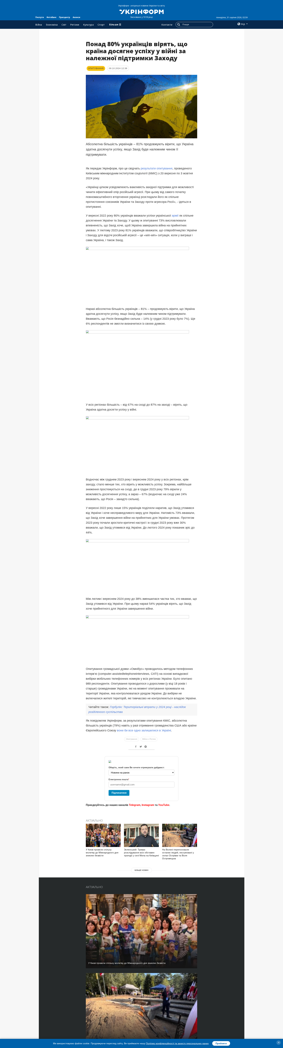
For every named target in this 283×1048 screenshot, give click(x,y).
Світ (64, 24)
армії (175, 215)
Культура (88, 24)
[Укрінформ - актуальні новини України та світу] (141, 11)
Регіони (74, 24)
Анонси (76, 17)
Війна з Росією (149, 739)
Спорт (101, 24)
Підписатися (119, 792)
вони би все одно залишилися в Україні (144, 730)
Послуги (39, 17)
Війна (38, 24)
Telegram (134, 805)
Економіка (52, 24)
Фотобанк (51, 17)
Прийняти (221, 1043)
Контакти (166, 24)
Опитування (131, 739)
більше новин (141, 870)
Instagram (148, 805)
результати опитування (156, 168)
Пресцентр (64, 17)
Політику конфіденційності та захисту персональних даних (177, 1043)
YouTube (163, 805)
